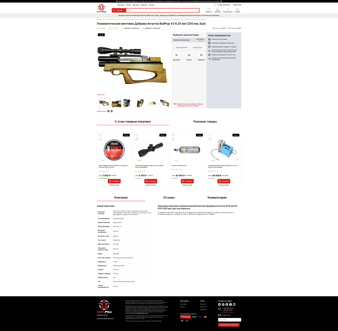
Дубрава (200, 104)
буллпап (182, 105)
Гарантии (203, 309)
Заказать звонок (227, 312)
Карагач (194, 104)
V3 (187, 105)
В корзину (116, 181)
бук (179, 105)
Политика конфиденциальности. (139, 313)
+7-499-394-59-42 (223, 5)
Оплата (128, 5)
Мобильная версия (102, 315)
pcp (190, 104)
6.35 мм (190, 105)
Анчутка (185, 104)
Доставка (121, 5)
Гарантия (144, 5)
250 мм (196, 105)
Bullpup (180, 104)
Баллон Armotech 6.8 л (179, 165)
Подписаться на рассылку (228, 325)
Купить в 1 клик (114, 185)
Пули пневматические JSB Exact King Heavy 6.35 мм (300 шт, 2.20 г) (113, 166)
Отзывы (151, 5)
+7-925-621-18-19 (227, 310)
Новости (203, 304)
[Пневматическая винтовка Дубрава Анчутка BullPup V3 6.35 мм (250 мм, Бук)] (104, 103)
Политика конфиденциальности (105, 318)
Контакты (136, 5)
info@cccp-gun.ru (226, 315)
